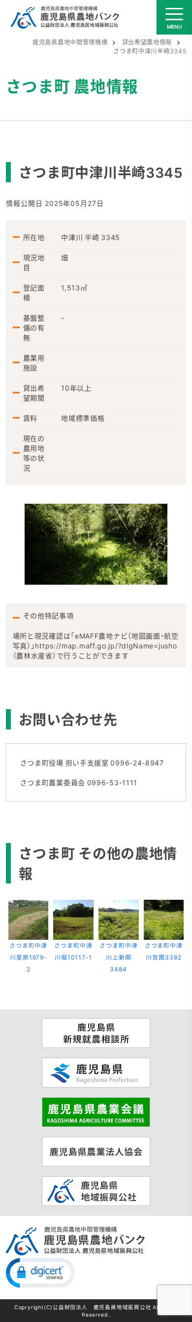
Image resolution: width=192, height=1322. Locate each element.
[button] (40, 1272)
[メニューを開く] (174, 17)
